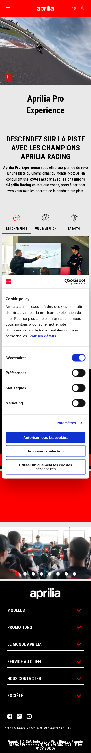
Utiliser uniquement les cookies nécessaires (45, 467)
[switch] (78, 373)
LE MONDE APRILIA (24, 644)
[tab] (16, 222)
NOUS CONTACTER (24, 678)
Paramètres (66, 423)
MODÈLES (16, 610)
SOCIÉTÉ (15, 695)
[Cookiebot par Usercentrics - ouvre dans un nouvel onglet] (64, 281)
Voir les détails (42, 336)
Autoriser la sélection (45, 451)
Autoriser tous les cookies (45, 437)
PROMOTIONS (19, 627)
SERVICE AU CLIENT (25, 661)
